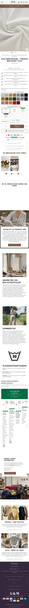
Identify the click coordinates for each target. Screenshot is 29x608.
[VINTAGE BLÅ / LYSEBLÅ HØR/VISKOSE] (18, 99)
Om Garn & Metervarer (14, 586)
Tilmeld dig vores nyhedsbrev (14, 576)
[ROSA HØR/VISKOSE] (10, 102)
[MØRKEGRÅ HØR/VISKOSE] (22, 95)
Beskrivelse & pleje (14, 143)
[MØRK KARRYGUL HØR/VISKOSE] (7, 99)
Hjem (3, 55)
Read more (4, 442)
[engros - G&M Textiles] (14, 512)
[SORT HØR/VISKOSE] (26, 95)
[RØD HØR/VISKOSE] (14, 102)
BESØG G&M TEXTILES (14, 529)
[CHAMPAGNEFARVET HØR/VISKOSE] (10, 95)
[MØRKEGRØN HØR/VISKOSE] (14, 99)
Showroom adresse (14, 589)
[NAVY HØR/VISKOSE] (26, 99)
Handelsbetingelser (14, 579)
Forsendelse (13, 69)
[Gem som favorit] (26, 126)
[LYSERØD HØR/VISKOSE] (3, 102)
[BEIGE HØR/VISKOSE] (14, 95)
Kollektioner (7, 55)
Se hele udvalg (14, 244)
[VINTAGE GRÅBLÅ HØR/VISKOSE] (22, 99)
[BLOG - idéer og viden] (14, 540)
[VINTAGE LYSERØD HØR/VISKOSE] (7, 102)
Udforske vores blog (14, 559)
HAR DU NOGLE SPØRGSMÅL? (14, 148)
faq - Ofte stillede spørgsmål (14, 146)
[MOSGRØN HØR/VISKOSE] (10, 99)
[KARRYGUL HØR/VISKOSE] (3, 99)
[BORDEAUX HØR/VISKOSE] (18, 102)
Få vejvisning (10, 473)
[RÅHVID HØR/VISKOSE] (7, 95)
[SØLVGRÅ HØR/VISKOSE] (18, 95)
